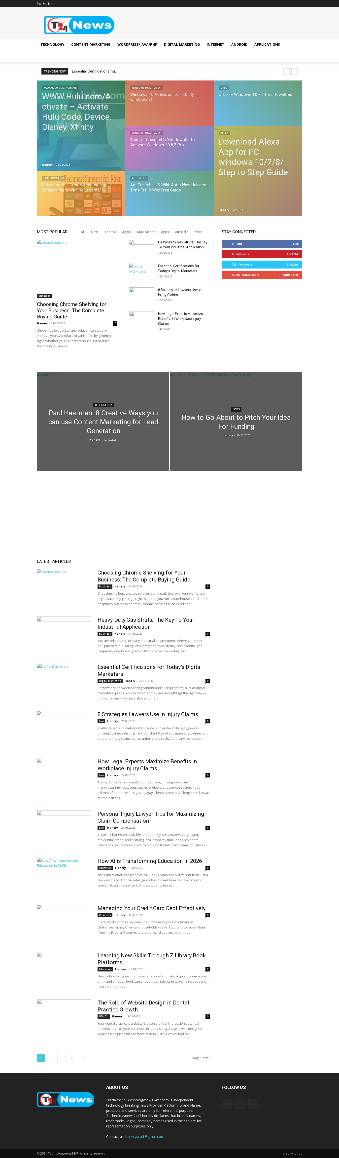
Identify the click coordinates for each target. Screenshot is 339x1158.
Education (105, 868)
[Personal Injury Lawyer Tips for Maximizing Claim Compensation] (64, 829)
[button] (296, 44)
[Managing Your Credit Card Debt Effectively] (64, 923)
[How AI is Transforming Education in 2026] (64, 876)
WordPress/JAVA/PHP (137, 44)
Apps (165, 232)
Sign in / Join (45, 3)
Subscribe (291, 275)
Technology (52, 44)
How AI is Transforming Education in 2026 (150, 861)
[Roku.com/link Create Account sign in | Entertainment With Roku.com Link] (81, 198)
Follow (293, 254)
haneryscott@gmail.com (144, 1136)
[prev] (286, 71)
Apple (126, 232)
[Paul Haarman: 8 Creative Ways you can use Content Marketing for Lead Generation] (103, 425)
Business (44, 296)
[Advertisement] (169, 520)
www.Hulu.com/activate (60, 87)
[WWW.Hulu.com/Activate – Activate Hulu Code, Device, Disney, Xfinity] (81, 125)
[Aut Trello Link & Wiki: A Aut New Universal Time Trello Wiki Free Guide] (169, 198)
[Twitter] (298, 3)
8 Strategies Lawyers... (90, 71)
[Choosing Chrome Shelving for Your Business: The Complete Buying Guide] (77, 269)
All (83, 232)
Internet (215, 44)
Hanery (47, 164)
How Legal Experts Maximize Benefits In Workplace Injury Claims (180, 319)
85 (82, 1058)
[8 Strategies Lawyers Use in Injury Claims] (141, 296)
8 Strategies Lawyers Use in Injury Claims (148, 714)
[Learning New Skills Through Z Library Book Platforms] (64, 970)
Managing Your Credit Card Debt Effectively (151, 908)
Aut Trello (139, 178)
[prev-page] (40, 357)
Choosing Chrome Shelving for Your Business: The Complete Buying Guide (71, 310)
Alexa (224, 133)
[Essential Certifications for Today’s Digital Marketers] (141, 272)
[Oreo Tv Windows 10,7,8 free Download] (258, 107)
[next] (294, 71)
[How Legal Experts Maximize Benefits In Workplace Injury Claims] (141, 320)
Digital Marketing (182, 44)
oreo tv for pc (292, 1153)
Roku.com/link (54, 178)
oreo (223, 87)
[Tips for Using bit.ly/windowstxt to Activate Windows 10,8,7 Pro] (169, 153)
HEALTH (103, 1016)
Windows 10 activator (146, 87)
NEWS (236, 409)
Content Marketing (90, 44)
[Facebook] (282, 3)
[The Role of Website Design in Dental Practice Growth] (64, 1018)
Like (296, 243)
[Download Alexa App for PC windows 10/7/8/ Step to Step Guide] (258, 171)
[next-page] (48, 357)
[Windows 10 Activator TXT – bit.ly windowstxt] (169, 107)
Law (101, 721)
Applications (267, 44)
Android (239, 44)
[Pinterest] (290, 3)
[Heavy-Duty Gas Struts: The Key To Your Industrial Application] (141, 248)
